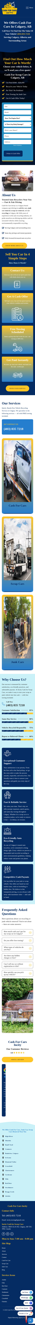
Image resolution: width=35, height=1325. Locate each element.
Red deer (5, 1286)
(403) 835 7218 (15, 705)
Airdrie (4, 1280)
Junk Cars (5, 1266)
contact (4, 1257)
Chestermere (5, 1295)
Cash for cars (6, 1260)
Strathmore (5, 1292)
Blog (3, 1270)
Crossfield (5, 1298)
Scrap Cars (5, 1263)
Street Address (17, 145)
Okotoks (4, 1301)
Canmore (4, 1289)
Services (4, 1254)
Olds (3, 1283)
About (4, 1251)
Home (4, 1248)
